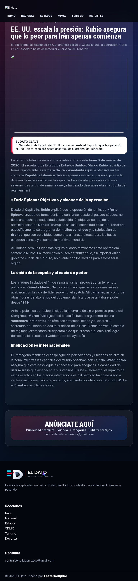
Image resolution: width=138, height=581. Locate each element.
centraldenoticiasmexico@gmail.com (29, 560)
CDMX (62, 15)
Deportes (96, 15)
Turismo (78, 15)
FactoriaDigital (55, 576)
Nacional (27, 15)
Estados (46, 15)
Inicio (11, 15)
